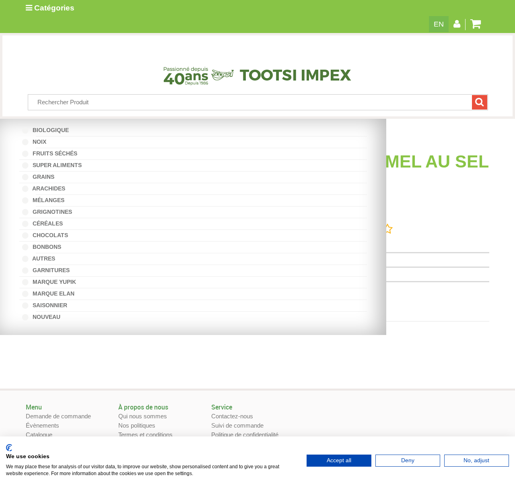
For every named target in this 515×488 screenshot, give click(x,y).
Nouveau (48, 317)
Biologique (52, 130)
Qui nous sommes (142, 416)
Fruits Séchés (54, 153)
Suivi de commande (237, 425)
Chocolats (49, 235)
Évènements (42, 425)
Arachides (51, 188)
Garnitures (50, 270)
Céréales (47, 223)
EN (439, 24)
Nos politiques (136, 425)
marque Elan (52, 293)
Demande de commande (58, 416)
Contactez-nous (232, 416)
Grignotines (51, 212)
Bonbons (49, 247)
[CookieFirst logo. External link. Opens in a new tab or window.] (9, 447)
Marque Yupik (53, 282)
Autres (46, 258)
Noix (41, 142)
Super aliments (56, 165)
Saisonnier (52, 305)
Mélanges (50, 200)
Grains (42, 177)
